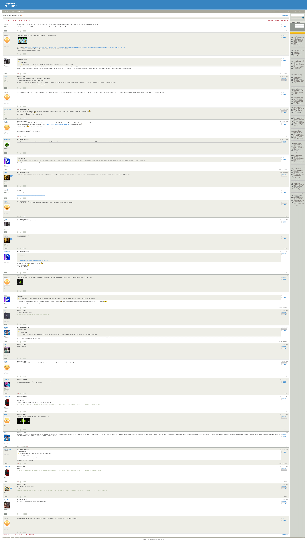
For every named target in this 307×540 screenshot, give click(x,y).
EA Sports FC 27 (296, 104)
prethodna (5, 20)
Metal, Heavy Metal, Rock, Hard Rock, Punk (298, 187)
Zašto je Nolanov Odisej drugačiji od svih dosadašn (298, 135)
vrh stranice (302, 537)
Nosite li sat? (295, 150)
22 (17, 20)
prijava (273, 11)
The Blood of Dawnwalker (298, 123)
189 (29, 20)
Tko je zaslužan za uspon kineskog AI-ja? (298, 55)
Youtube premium (296, 53)
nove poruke (293, 11)
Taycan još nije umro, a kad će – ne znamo (298, 51)
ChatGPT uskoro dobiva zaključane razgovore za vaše (298, 198)
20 (13, 20)
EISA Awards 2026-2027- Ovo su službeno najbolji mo (298, 122)
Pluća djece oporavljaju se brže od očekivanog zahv (298, 185)
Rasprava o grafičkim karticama (297, 42)
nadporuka (285, 30)
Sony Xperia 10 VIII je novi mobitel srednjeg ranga (298, 67)
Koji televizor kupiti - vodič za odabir (298, 93)
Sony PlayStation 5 (297, 103)
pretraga (302, 11)
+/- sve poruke (270, 20)
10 (18, 446)
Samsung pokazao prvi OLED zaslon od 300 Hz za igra (298, 119)
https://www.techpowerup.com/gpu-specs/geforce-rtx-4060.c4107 (31, 195)
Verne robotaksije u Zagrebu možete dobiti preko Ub (298, 194)
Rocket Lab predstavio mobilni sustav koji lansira (298, 100)
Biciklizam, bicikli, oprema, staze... (298, 83)
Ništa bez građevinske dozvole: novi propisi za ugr (298, 203)
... (12, 20)
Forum (8, 11)
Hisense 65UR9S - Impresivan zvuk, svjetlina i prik (298, 64)
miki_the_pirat (7, 109)
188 (26, 20)
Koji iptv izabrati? (296, 157)
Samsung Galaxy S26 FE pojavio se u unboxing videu (298, 108)
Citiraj (284, 26)
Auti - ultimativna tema (297, 89)
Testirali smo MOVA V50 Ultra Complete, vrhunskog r (298, 60)
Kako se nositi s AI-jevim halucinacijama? (298, 171)
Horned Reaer (7, 139)
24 (21, 20)
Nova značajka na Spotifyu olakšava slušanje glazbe (298, 81)
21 (15, 20)
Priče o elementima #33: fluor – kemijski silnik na (298, 70)
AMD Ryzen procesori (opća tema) (297, 156)
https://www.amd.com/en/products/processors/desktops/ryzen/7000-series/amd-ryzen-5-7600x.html (104, 47)
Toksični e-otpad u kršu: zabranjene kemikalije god (298, 161)
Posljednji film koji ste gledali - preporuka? (298, 38)
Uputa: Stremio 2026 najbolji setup (298, 91)
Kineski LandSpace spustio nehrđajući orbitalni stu (298, 142)
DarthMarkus (7, 396)
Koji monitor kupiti (296, 68)
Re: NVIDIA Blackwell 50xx (23, 23)
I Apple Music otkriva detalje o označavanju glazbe (298, 201)
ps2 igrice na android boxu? (298, 136)
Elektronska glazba (297, 149)
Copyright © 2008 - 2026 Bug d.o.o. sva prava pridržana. (154, 539)
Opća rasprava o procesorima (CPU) (297, 72)
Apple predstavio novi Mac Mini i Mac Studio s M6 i (298, 85)
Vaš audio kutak (296, 183)
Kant (5, 484)
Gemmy (6, 76)
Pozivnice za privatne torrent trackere (297, 196)
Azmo (5, 172)
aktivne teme (283, 11)
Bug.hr (4, 11)
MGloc (5, 344)
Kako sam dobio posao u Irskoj (298, 111)
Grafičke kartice (20, 11)
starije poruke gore (284, 20)
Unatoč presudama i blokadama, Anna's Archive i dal (298, 166)
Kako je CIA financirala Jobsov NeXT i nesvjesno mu (298, 147)
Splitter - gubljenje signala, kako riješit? (298, 102)
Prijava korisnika (295, 22)
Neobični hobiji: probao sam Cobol (298, 57)
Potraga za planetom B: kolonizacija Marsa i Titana (298, 88)
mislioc (6, 34)
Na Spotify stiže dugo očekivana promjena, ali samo (298, 75)
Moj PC (5, 30)
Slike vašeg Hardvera (297, 79)
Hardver (13, 11)
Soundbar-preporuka (297, 154)
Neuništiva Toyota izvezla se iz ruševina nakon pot (298, 98)
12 (18, 513)
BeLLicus (6, 327)
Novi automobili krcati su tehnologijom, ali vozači (298, 189)
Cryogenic (6, 379)
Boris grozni (7, 156)
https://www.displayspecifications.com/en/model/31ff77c (59, 124)
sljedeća (32, 20)
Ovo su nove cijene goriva (298, 139)
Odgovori (284, 24)
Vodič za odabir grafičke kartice (298, 173)
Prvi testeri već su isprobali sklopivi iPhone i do (298, 114)
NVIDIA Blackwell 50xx (22, 34)
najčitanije (288, 11)
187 (24, 20)
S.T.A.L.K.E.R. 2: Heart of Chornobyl (298, 205)
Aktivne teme (294, 33)
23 (19, 20)
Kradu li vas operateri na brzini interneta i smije (298, 177)
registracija (277, 11)
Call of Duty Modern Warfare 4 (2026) (299, 191)
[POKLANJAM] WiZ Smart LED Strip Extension (298, 163)
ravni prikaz (277, 20)
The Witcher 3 (296, 52)
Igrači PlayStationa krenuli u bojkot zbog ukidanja (298, 159)
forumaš (6, 23)
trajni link (280, 30)
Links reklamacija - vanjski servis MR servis (298, 46)
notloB (5, 57)
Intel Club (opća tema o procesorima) (297, 78)
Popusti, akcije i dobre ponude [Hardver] (297, 169)
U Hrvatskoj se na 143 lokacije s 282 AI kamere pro (298, 48)
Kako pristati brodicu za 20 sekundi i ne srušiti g (298, 175)
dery (5, 310)
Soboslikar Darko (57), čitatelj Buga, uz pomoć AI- (298, 152)
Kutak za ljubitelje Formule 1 (298, 112)
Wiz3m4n (6, 499)
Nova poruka (285, 15)
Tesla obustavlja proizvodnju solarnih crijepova (298, 130)
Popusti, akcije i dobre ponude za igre (297, 179)
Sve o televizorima (297, 94)
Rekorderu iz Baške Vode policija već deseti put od (298, 125)
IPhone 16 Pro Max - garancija (297, 36)
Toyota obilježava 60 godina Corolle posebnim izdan (298, 40)
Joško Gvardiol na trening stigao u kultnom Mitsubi (298, 127)
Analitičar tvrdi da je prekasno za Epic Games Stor (298, 132)
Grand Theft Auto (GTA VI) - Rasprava (298, 62)
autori (298, 11)
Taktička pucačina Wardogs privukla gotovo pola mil (298, 117)
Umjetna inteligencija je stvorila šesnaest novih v (298, 182)
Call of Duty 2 (296, 109)
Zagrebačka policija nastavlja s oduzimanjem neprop (298, 144)
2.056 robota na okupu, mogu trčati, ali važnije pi (298, 138)
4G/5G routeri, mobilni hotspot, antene (297, 44)
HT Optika (295, 106)
